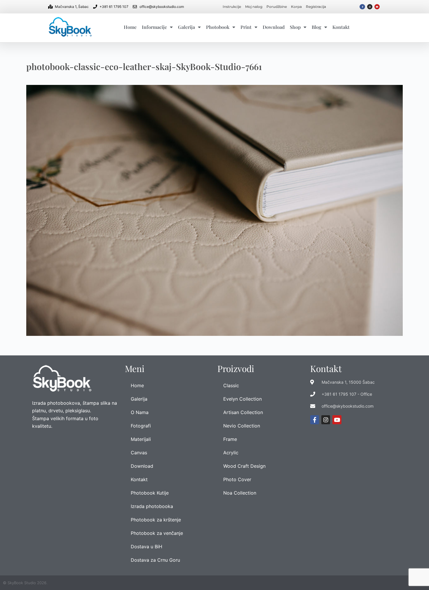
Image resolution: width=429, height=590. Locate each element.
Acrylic (230, 452)
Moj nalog (253, 6)
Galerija (186, 27)
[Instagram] (369, 6)
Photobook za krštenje (156, 520)
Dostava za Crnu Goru (155, 560)
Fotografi (141, 426)
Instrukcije (232, 6)
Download (274, 27)
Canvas (139, 452)
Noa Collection (239, 493)
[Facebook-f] (362, 6)
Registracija (316, 6)
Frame (230, 439)
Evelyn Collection (242, 399)
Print (246, 27)
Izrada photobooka (152, 506)
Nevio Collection (241, 426)
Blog (316, 27)
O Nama (140, 412)
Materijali (141, 439)
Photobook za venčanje (157, 533)
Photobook (217, 27)
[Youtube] (377, 6)
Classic (231, 385)
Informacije (154, 27)
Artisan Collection (243, 412)
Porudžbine (276, 6)
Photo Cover (237, 479)
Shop (295, 27)
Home (130, 27)
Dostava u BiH (146, 546)
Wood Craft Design (244, 466)
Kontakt (341, 27)
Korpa (296, 6)
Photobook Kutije (150, 493)
